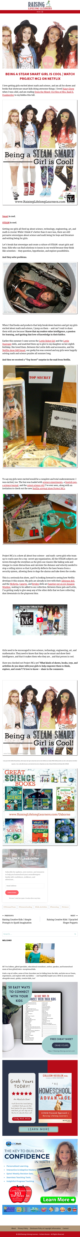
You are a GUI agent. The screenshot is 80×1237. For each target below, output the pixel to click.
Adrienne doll (67, 581)
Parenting (54, 907)
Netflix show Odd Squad (13, 350)
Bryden (35, 584)
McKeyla (14, 584)
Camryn (23, 584)
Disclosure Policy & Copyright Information (45, 1228)
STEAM (5, 222)
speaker (56, 967)
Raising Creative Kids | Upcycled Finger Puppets (62, 919)
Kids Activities (41, 907)
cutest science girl (35, 485)
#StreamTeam (9, 907)
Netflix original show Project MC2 (48, 488)
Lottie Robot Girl (47, 341)
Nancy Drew (68, 89)
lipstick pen (71, 482)
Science (65, 907)
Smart (5, 216)
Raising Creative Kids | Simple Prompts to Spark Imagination (17, 919)
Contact (66, 1228)
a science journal (10, 485)
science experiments (53, 482)
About (13, 1228)
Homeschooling (25, 907)
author (49, 967)
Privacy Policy (23, 1228)
